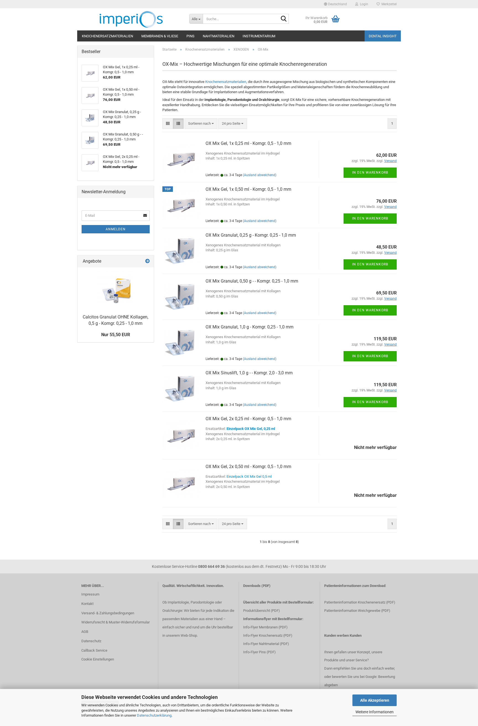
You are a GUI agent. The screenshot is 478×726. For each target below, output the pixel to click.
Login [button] (363, 4)
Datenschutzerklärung (154, 715)
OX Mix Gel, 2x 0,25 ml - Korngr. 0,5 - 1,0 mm (248, 418)
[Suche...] (283, 19)
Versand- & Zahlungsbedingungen (107, 613)
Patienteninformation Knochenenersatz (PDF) (359, 602)
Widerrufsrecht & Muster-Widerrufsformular (115, 622)
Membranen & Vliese (159, 36)
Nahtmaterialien (218, 36)
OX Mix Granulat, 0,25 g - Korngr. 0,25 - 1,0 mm (251, 235)
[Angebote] (147, 261)
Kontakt (87, 604)
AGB (84, 632)
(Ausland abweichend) (259, 175)
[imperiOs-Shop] (131, 19)
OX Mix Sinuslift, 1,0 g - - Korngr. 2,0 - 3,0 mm (249, 372)
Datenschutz (91, 641)
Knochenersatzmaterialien (107, 36)
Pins (190, 36)
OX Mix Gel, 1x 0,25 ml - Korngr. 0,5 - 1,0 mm (248, 143)
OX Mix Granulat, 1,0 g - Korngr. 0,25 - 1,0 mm (249, 327)
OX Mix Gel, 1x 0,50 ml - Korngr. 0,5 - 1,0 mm (248, 189)
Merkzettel (388, 4)
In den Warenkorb (370, 172)
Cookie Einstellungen (97, 659)
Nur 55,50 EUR (115, 334)
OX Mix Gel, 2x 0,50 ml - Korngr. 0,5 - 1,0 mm (248, 466)
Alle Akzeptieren (374, 700)
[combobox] (201, 123)
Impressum (90, 594)
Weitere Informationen (374, 712)
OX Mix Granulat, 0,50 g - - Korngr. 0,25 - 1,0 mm (252, 281)
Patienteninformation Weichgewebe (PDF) (357, 611)
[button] (335, 4)
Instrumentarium (259, 36)
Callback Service (94, 650)
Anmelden (116, 229)
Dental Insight (383, 36)
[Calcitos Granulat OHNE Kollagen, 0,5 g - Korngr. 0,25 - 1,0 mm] (115, 289)
